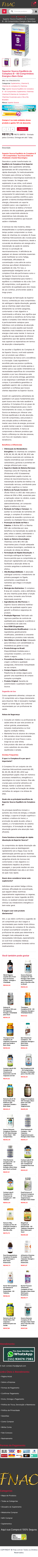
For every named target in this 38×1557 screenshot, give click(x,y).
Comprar (22, 129)
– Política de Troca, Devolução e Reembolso (17, 1405)
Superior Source (13, 102)
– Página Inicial (6, 1376)
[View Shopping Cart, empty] (34, 4)
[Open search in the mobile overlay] (21, 11)
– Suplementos (6, 1524)
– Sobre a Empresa (7, 1382)
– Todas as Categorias (9, 1501)
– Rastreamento (6, 1438)
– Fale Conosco (6, 1433)
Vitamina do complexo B (10, 86)
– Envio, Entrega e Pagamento (12, 1399)
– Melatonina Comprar (9, 1512)
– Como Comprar (7, 1422)
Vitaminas (23, 86)
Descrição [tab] (6, 148)
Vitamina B (25, 83)
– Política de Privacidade (10, 1410)
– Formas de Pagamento (9, 1388)
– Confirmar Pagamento (9, 1393)
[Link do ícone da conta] (36, 11)
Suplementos (15, 83)
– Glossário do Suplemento (11, 1507)
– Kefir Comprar (6, 1518)
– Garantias (4, 1416)
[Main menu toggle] (4, 11)
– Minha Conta (6, 1427)
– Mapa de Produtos (8, 1496)
